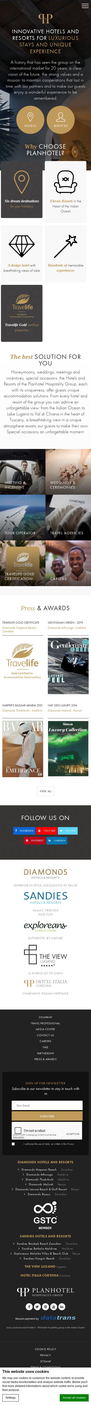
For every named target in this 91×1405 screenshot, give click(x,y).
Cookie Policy (45, 1349)
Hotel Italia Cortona (45, 1275)
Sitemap (45, 1361)
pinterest (37, 840)
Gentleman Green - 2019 (65, 623)
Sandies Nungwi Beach (47, 1258)
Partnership (45, 1053)
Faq (45, 1047)
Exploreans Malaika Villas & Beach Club (47, 1253)
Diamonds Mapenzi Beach (47, 1169)
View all (46, 791)
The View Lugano (45, 1266)
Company (45, 1017)
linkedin (59, 840)
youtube (49, 830)
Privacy (70, 1143)
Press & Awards (45, 1059)
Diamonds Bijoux (47, 1194)
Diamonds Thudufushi (47, 1179)
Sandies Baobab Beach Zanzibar (47, 1244)
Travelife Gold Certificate (20, 623)
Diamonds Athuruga (47, 1174)
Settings (10, 1397)
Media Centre (45, 1029)
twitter (70, 830)
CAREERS (45, 1041)
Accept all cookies (74, 1397)
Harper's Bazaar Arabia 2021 (22, 705)
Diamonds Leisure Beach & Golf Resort (47, 1189)
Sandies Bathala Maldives (47, 1249)
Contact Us (45, 1035)
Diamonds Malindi (47, 1184)
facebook (26, 830)
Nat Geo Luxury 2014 (62, 705)
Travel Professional (45, 1023)
